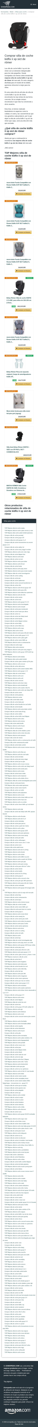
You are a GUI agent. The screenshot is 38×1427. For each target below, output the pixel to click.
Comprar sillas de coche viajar (13, 645)
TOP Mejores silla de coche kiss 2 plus (16, 683)
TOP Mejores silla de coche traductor (15, 776)
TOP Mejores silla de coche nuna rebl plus (17, 1333)
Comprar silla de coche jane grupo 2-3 (16, 1297)
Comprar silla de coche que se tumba (15, 1085)
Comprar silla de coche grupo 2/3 (14, 537)
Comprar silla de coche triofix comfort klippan (18, 1161)
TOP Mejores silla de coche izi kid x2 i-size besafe (19, 1071)
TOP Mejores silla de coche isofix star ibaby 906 (19, 690)
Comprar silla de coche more (13, 845)
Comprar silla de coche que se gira (15, 761)
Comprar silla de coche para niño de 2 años (17, 1345)
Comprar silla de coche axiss (13, 1314)
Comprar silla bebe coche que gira (15, 1066)
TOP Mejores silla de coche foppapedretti (17, 1040)
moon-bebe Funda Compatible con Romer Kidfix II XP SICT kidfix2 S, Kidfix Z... (19, 185)
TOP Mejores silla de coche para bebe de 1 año (19, 1235)
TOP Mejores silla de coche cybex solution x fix (18, 1285)
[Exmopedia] (8, 4)
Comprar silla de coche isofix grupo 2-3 (16, 1321)
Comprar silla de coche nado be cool (15, 1054)
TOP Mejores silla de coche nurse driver (16, 914)
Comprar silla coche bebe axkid (14, 699)
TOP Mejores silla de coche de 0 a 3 (15, 818)
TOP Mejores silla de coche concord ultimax (17, 1309)
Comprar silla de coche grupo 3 (14, 876)
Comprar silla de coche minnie (13, 869)
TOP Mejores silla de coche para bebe (16, 561)
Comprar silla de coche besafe (13, 707)
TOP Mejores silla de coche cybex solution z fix (18, 1038)
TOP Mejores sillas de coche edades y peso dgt (18, 1283)
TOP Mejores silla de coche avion (14, 997)
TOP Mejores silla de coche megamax (16, 976)
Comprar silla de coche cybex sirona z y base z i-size (20, 954)
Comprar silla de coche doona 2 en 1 (15, 1269)
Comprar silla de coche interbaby (14, 821)
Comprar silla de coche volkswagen (15, 840)
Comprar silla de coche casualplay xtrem (16, 1078)
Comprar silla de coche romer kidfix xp (16, 640)
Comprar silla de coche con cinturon (15, 1342)
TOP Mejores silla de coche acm (14, 676)
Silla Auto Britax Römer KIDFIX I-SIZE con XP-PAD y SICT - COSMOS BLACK (18, 449)
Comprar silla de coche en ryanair (14, 1323)
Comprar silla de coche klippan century (16, 621)
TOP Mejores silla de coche (13, 935)
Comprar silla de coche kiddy (13, 623)
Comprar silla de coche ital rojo (14, 971)
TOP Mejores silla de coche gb (14, 1009)
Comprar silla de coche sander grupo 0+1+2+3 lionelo (20, 1202)
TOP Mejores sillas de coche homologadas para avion (20, 780)
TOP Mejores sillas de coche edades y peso (17, 730)
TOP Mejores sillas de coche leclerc (15, 673)
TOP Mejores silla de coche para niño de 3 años (19, 883)
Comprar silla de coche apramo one (15, 1088)
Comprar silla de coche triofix (13, 1273)
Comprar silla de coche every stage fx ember (18, 549)
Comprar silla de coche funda (13, 566)
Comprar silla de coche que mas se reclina (17, 980)
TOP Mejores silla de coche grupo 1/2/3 (16, 830)
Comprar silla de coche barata (13, 618)
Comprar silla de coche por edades (15, 1316)
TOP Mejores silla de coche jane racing (16, 864)
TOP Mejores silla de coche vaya (14, 628)
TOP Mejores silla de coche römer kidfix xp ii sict (19, 797)
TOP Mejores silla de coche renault (15, 606)
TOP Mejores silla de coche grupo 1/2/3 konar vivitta (20, 945)
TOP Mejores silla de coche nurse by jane (17, 1152)
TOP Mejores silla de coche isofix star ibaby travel (19, 766)
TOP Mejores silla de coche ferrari (15, 564)
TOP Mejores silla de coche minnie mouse (17, 902)
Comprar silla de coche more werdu (15, 1228)
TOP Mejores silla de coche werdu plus (16, 768)
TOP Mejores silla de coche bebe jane (16, 964)
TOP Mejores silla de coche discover (15, 1109)
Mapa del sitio (19, 1424)
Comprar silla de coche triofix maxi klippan (17, 716)
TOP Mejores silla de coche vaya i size (16, 1119)
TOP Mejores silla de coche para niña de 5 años (19, 633)
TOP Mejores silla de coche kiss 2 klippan (17, 1059)
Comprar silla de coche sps (12, 1092)
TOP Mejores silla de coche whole (14, 854)
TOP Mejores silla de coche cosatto (15, 1178)
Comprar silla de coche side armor (15, 666)
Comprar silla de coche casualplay (15, 1259)
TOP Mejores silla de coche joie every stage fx (18, 649)
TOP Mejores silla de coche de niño (15, 595)
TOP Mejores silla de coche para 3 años (16, 923)
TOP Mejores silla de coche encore (15, 664)
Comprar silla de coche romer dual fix (15, 788)
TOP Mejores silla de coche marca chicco (17, 1233)
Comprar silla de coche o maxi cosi (15, 1200)
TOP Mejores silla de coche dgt (14, 809)
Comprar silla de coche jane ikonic (15, 783)
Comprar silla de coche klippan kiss (15, 554)
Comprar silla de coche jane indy (14, 1300)
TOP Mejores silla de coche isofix (14, 1290)
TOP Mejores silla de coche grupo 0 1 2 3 (17, 602)
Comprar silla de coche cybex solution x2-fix (17, 1209)
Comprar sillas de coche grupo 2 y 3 (15, 540)
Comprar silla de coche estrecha (14, 1104)
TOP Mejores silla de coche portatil (15, 1042)
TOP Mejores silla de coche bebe (14, 1073)
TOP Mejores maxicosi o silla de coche (16, 957)
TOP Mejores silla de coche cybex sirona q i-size (19, 530)
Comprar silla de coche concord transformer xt (18, 583)
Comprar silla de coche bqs (13, 938)
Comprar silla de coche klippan (14, 999)
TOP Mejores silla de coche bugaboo (15, 961)
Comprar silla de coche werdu (13, 1207)
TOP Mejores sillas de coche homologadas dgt (18, 940)
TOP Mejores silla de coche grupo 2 (15, 1340)
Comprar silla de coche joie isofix (14, 837)
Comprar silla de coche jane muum (15, 1131)
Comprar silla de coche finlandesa (14, 1157)
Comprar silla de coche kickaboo (14, 1102)
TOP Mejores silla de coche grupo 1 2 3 (16, 671)
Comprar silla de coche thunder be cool (16, 966)
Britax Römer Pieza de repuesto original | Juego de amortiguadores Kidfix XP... (19, 374)
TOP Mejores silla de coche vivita (14, 1226)
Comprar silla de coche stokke (13, 714)
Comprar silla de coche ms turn (14, 559)
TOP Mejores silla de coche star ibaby (16, 1181)
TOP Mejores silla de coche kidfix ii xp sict (17, 857)
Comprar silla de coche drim (13, 1245)
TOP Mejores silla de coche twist (14, 556)
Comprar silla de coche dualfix (13, 871)
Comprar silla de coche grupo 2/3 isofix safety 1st (19, 1007)
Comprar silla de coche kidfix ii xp (14, 1304)
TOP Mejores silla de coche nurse (14, 795)
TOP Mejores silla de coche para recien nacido (18, 571)
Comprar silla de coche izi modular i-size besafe (19, 1140)
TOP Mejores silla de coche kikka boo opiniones (19, 592)
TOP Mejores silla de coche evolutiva (15, 985)
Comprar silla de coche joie (12, 578)
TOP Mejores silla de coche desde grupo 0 (17, 1281)
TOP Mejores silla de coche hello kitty (15, 969)
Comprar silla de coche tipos (13, 899)
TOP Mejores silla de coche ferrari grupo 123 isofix (19, 1190)
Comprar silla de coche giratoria (14, 695)
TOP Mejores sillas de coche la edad (15, 904)
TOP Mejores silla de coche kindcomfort (16, 1064)
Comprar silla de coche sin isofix (14, 933)
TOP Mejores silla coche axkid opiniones (16, 785)
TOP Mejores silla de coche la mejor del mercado (19, 892)
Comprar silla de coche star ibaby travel (16, 616)
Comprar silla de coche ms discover (15, 1138)
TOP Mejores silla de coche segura (15, 1212)
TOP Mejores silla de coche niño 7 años (16, 1061)
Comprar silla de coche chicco (13, 1219)
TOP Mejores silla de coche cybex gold (16, 637)
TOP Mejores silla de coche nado (14, 1183)
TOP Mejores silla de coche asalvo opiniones (18, 988)
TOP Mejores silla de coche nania (14, 771)
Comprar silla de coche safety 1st (14, 547)
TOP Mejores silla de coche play (14, 1266)
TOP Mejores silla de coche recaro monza (17, 764)
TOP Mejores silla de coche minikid (15, 1095)
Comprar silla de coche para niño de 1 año (17, 949)
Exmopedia (4, 12)
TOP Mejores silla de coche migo (14, 1347)
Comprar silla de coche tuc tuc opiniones (16, 1069)
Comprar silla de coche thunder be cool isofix (18, 704)
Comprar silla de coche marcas (14, 1288)
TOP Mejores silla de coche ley (14, 1147)
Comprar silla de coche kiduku (13, 1169)
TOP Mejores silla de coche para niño (16, 590)
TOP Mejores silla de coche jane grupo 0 (16, 1276)
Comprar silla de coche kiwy (13, 895)
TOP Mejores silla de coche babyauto (15, 1133)
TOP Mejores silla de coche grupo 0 (15, 1250)
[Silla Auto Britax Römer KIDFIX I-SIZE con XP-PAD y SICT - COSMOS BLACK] (19, 437)
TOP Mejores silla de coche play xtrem (16, 568)
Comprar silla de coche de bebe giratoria (16, 1164)
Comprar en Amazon (24, 193)
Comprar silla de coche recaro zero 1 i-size (17, 842)
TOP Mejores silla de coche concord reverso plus (19, 1221)
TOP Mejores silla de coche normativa (16, 1035)
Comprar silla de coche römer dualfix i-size (17, 1123)
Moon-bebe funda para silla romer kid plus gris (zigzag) (18, 412)
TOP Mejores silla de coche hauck (15, 1030)
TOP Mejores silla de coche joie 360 (15, 973)
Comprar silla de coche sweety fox (15, 916)
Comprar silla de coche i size (13, 1242)
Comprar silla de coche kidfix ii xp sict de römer (18, 1214)
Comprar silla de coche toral (13, 599)
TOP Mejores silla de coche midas (15, 1159)
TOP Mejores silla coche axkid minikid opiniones (19, 533)
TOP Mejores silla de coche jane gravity (16, 1216)
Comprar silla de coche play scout (14, 947)
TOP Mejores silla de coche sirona (15, 721)
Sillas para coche (21, 12)
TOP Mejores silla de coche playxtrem (16, 792)
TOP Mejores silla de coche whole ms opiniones (19, 1223)
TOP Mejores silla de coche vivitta (14, 1107)
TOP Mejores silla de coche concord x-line (17, 878)
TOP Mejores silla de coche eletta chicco (16, 778)
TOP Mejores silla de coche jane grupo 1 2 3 (18, 952)
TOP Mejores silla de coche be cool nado (17, 754)
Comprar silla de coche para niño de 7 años (17, 866)
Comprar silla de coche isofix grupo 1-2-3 (17, 635)
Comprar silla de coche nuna (13, 1111)
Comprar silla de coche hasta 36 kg (15, 711)
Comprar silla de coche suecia (13, 597)
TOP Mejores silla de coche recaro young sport (18, 1166)
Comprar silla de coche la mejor (14, 1097)
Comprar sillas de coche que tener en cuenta (18, 909)
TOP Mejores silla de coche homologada (16, 604)
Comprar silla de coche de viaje (14, 1057)
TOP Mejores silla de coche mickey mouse (17, 1142)
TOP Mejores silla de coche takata (15, 656)
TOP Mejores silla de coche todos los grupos (18, 921)
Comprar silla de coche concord (14, 680)
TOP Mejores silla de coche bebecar (15, 1011)
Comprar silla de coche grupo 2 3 (14, 995)
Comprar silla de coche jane (13, 1047)
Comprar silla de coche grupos (14, 728)
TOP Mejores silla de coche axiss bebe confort (18, 709)
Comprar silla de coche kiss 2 (13, 959)
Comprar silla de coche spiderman (15, 580)
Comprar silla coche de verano (14, 737)
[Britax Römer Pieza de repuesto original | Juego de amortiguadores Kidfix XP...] (19, 363)
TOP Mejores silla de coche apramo (15, 735)
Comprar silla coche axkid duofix (14, 723)
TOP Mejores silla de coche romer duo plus (17, 733)
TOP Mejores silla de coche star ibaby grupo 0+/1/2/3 (20, 1126)
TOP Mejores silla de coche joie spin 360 (16, 1231)
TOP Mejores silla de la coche (13, 697)
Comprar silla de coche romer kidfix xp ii (16, 907)
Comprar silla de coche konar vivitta (15, 773)
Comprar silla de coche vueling (14, 575)
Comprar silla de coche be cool (14, 1257)
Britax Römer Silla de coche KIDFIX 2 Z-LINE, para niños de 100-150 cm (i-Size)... (19, 300)
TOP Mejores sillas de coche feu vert (15, 1002)
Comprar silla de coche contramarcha (16, 897)
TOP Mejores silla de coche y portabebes (17, 1150)
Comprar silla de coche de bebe (14, 756)
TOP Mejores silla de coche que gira (15, 861)
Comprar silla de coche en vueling (14, 930)
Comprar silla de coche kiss (13, 1004)
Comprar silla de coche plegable (14, 1090)
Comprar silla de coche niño (13, 585)
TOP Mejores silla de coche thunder (15, 816)
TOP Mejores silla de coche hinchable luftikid (18, 1023)
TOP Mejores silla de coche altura (14, 1338)
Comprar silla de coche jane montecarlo (16, 609)
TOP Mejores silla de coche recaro (15, 1352)
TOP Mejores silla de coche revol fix (15, 1252)
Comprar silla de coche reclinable (14, 885)
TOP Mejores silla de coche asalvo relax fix (17, 687)
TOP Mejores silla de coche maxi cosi (15, 799)
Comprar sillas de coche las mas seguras (17, 1192)
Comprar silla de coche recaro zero (15, 1045)
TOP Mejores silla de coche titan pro (15, 752)
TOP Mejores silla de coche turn (14, 1261)
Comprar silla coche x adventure (14, 1154)
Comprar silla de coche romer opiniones (16, 978)
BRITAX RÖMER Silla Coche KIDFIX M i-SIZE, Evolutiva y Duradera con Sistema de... (16, 488)
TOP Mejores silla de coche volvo (14, 718)
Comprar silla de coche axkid (13, 1278)
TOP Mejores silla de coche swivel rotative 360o (19, 668)
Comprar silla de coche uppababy (14, 1319)
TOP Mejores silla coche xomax (14, 630)
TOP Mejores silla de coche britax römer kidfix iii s (19, 1145)
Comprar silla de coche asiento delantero (17, 1185)
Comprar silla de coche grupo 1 (14, 911)
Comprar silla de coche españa (14, 1026)
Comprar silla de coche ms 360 (14, 1293)
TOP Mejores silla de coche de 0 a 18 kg (16, 849)
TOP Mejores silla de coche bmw (14, 928)
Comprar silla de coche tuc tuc (13, 1135)
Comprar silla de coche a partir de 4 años (17, 826)
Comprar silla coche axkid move (14, 847)
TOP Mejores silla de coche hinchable (16, 1021)
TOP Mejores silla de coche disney (15, 1335)
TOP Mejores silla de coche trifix (14, 1176)
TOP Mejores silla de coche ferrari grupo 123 (18, 587)
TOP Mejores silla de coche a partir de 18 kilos (18, 859)
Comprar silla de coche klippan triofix (15, 1050)
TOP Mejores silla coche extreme (14, 647)
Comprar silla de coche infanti (13, 1052)
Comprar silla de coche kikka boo (14, 626)
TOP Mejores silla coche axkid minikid (16, 659)
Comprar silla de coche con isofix (14, 790)
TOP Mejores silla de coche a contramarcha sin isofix (20, 740)
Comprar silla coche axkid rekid (14, 1195)
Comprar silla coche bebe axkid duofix (16, 1271)
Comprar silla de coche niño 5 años (15, 1312)
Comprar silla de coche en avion (14, 1100)
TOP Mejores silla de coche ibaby (14, 1247)
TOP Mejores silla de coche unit (14, 678)
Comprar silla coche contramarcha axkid (16, 742)
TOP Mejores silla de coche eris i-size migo (17, 552)
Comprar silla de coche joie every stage (16, 759)
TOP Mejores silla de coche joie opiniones (17, 833)
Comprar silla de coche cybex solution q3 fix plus (19, 661)
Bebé (11, 12)
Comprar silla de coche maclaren (14, 1307)
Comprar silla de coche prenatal (14, 535)
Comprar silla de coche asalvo (13, 1197)
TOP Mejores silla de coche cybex (14, 828)
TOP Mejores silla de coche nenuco (15, 1264)
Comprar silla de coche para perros (15, 823)
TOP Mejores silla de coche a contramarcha (17, 642)
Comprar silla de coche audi (13, 1302)
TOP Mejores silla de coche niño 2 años (16, 1188)
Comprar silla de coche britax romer (15, 1121)
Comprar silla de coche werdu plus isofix (16, 918)
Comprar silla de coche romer (13, 692)
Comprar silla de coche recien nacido (15, 1076)
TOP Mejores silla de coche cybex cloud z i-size (18, 1128)
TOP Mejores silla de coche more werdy (16, 835)
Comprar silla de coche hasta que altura (16, 611)
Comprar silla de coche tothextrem (15, 1028)
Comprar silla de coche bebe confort (15, 745)
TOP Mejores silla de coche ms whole (16, 802)
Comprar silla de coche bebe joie (14, 702)
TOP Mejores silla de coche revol (14, 1014)
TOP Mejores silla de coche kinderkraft (16, 685)
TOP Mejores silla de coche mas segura (16, 1331)
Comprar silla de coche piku (13, 1033)
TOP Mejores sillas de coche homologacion (17, 573)
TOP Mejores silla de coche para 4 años (16, 1204)
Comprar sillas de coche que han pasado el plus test (20, 1295)
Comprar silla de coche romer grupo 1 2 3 (17, 983)
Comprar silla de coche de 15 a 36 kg (15, 873)
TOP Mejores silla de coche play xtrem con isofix (19, 942)
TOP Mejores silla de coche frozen (15, 726)
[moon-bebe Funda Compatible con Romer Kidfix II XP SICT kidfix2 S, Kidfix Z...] (19, 172)
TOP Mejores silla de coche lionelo (15, 852)
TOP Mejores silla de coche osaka (15, 528)
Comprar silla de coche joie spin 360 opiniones (18, 880)
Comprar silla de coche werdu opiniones (16, 926)
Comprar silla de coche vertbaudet (15, 1350)
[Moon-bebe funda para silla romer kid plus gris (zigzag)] (19, 401)
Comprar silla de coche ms (12, 614)
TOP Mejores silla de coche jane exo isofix (17, 1254)
